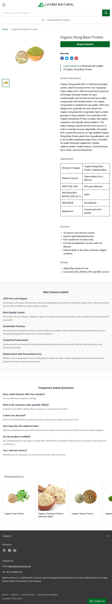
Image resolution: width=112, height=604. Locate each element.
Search (5, 595)
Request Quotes (85, 44)
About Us (14, 595)
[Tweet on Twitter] (67, 58)
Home (5, 29)
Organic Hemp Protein (82, 513)
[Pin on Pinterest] (76, 58)
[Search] (106, 13)
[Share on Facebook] (62, 58)
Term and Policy (28, 595)
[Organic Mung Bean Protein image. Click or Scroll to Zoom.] (30, 55)
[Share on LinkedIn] (71, 58)
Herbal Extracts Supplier (48, 595)
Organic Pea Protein (14, 513)
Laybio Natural (70, 66)
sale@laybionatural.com (19, 566)
